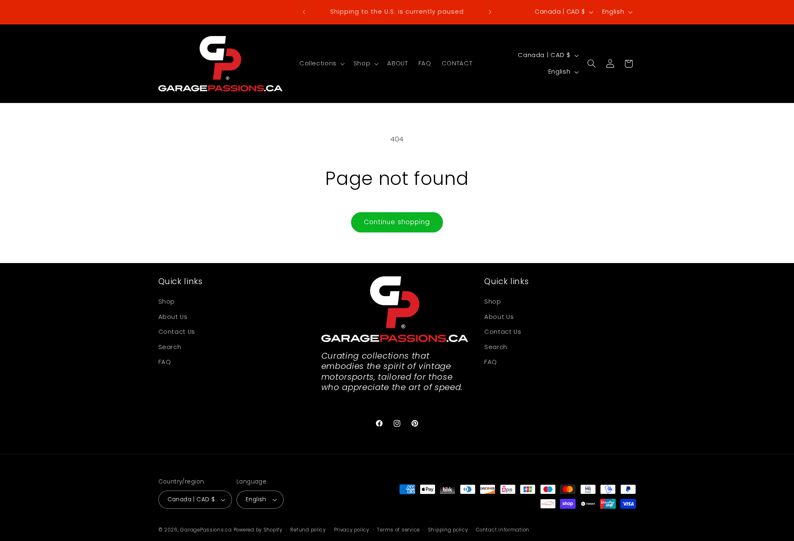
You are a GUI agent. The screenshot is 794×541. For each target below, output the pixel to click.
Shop (166, 301)
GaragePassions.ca (206, 530)
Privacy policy (351, 530)
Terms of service (398, 530)
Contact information (502, 530)
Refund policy (308, 530)
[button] (321, 64)
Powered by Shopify (258, 530)
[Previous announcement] (304, 12)
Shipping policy (448, 530)
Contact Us (176, 332)
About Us (173, 317)
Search (170, 347)
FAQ (164, 362)
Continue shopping (397, 222)
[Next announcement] (490, 12)
